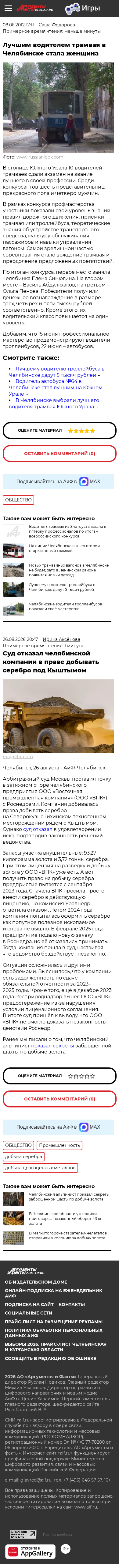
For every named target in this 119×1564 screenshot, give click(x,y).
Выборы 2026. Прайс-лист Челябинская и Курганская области (55, 1346)
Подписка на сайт (29, 1304)
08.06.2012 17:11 (18, 25)
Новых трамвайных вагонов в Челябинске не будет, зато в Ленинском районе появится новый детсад (69, 570)
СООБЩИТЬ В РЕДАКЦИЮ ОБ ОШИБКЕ (50, 1358)
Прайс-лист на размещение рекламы (54, 1322)
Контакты (72, 1304)
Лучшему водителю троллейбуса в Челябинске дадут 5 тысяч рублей (57, 372)
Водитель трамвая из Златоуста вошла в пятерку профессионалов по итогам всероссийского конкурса (67, 531)
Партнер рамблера (57, 1534)
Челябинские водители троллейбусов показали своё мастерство (65, 606)
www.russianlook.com (39, 157)
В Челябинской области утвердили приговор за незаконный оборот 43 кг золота (65, 1218)
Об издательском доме (36, 1282)
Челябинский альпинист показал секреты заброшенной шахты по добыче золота (69, 1196)
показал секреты (53, 1046)
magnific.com (18, 756)
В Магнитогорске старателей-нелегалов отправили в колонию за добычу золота (68, 1235)
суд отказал (38, 829)
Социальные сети (28, 1313)
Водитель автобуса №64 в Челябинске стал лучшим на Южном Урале (56, 387)
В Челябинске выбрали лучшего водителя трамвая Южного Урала (54, 403)
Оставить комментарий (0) (59, 453)
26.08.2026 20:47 (20, 639)
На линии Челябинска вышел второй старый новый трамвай (64, 548)
